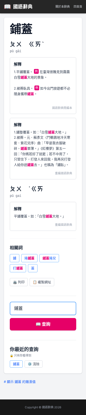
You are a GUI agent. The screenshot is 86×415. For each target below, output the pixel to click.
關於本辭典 (62, 6)
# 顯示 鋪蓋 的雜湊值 (20, 382)
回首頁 (78, 6)
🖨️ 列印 (19, 282)
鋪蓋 (16, 364)
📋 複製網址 (42, 282)
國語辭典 (18, 6)
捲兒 (49, 258)
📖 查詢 (43, 324)
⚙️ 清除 (33, 364)
